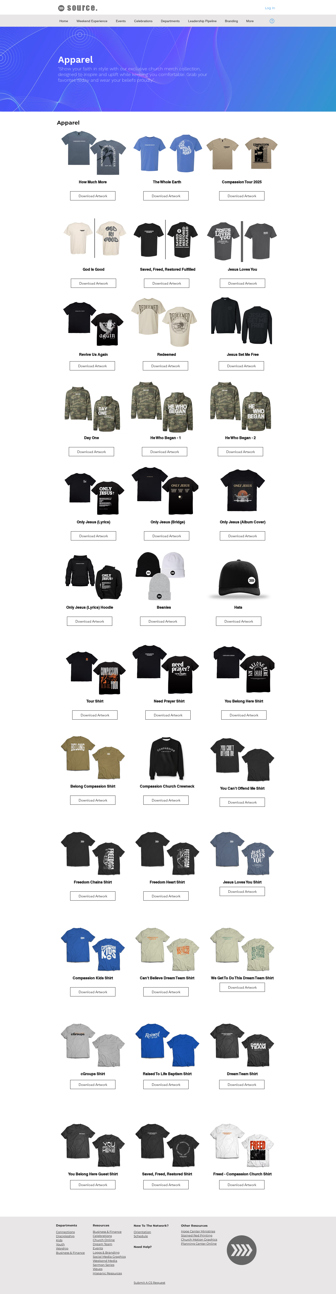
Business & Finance (107, 1232)
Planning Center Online (199, 1243)
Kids (59, 1240)
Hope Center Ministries (198, 1231)
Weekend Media (105, 1261)
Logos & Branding (106, 1252)
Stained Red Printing (196, 1235)
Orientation (142, 1232)
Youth (60, 1244)
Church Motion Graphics (199, 1239)
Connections (65, 1232)
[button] (92, 21)
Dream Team (102, 1244)
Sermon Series (103, 1265)
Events (98, 1248)
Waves (97, 1269)
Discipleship (65, 1236)
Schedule (141, 1236)
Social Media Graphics (109, 1256)
